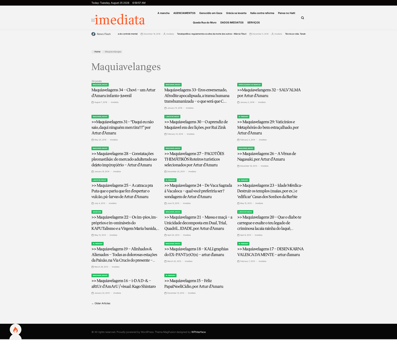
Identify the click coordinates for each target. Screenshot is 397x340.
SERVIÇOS (253, 22)
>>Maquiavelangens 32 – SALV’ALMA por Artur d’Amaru (269, 93)
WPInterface (198, 331)
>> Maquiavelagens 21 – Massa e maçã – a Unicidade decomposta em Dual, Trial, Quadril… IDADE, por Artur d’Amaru (198, 223)
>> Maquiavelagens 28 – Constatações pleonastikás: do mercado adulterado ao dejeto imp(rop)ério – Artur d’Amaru (124, 159)
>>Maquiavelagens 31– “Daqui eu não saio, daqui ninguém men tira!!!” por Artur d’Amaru (122, 127)
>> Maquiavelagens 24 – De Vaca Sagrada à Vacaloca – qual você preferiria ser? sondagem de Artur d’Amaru (198, 191)
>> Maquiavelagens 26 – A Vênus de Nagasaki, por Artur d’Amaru (266, 156)
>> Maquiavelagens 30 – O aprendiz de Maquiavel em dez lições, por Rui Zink (196, 124)
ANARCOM (97, 212)
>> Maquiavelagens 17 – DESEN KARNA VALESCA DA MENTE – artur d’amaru (270, 252)
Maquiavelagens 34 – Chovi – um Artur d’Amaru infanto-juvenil (123, 93)
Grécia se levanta (236, 13)
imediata (120, 20)
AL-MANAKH (243, 116)
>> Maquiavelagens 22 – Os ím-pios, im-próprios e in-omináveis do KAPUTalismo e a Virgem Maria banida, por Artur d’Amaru (124, 225)
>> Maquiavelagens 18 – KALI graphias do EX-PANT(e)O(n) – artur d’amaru (196, 252)
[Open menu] (93, 20)
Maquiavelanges (100, 85)
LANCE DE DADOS (172, 116)
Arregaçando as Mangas (250, 85)
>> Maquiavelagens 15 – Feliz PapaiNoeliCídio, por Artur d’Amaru (193, 283)
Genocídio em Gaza (210, 13)
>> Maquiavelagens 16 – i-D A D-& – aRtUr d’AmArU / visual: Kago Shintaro (123, 283)
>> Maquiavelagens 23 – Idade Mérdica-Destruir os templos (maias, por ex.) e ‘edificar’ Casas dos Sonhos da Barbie (269, 191)
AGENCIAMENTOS (184, 13)
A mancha (164, 13)
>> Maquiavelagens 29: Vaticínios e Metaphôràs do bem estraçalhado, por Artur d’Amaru (268, 127)
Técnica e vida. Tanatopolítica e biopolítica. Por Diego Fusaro (299, 34)
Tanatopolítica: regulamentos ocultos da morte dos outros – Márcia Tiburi (197, 34)
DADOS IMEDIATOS (231, 22)
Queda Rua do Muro (204, 22)
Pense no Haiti (286, 13)
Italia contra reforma (262, 13)
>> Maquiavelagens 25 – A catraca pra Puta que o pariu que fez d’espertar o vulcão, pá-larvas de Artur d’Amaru (122, 191)
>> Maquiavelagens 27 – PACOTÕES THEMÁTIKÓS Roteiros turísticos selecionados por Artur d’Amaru (194, 159)
